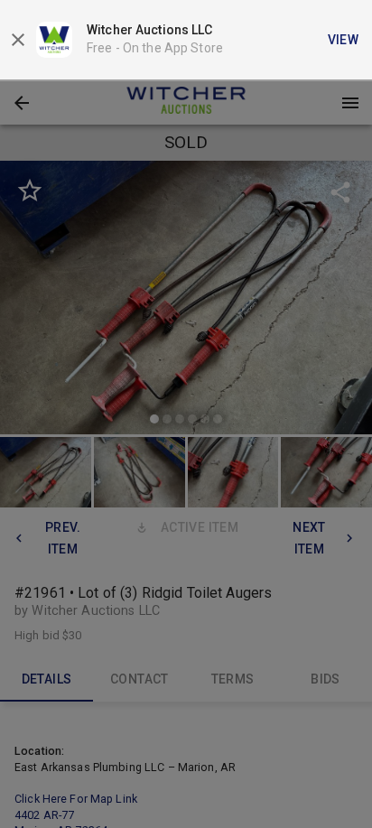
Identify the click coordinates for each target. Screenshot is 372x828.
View (343, 40)
